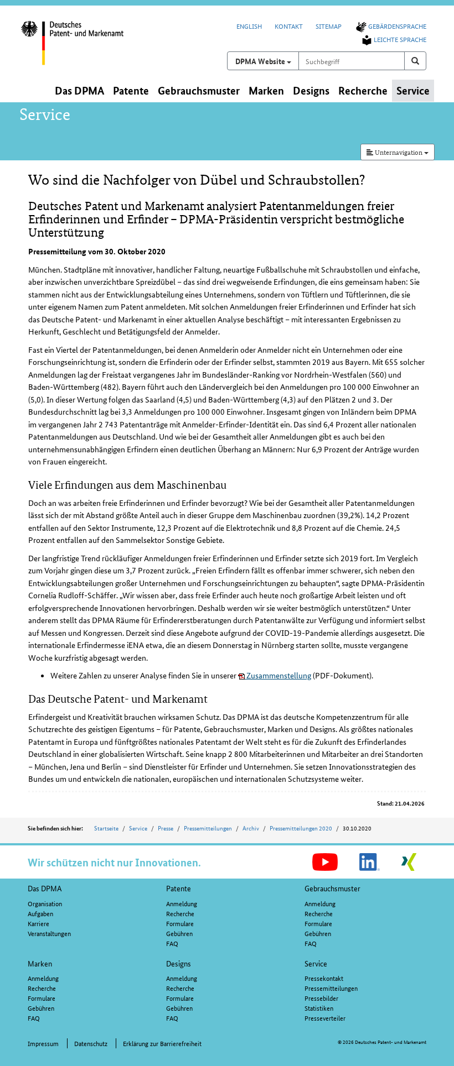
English (249, 25)
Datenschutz (90, 1043)
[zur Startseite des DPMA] (81, 49)
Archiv (251, 828)
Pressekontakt (324, 978)
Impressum (43, 1043)
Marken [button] (266, 90)
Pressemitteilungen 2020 (301, 828)
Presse (165, 828)
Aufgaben (40, 913)
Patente (178, 887)
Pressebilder (321, 997)
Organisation (45, 903)
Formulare (180, 923)
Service (138, 828)
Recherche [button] (363, 90)
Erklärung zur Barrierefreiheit (162, 1043)
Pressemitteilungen (208, 828)
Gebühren (179, 933)
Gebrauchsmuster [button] (199, 90)
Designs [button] (311, 90)
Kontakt (289, 25)
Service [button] (413, 90)
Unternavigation (398, 152)
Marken (40, 963)
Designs (178, 963)
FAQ (172, 943)
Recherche (180, 913)
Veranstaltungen (49, 933)
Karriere (38, 923)
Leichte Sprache (400, 39)
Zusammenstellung (278, 675)
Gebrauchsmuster (332, 887)
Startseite (106, 828)
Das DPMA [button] (79, 90)
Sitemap (329, 25)
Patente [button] (131, 90)
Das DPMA (45, 887)
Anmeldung (181, 903)
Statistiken (319, 1007)
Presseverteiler (325, 1017)
